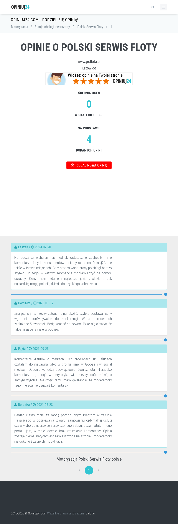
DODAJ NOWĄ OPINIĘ (91, 165)
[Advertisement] (89, 199)
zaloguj (90, 513)
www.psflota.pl (89, 61)
